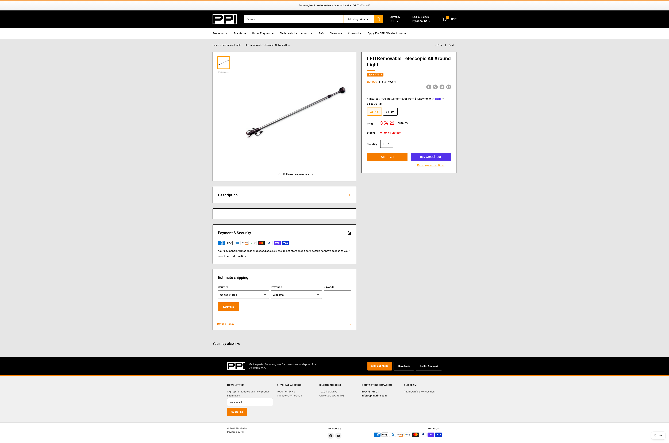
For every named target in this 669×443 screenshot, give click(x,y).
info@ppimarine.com (374, 395)
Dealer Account (429, 366)
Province (276, 286)
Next (451, 45)
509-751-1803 (379, 366)
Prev (439, 45)
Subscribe (237, 411)
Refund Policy (225, 323)
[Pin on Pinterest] (435, 86)
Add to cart (387, 157)
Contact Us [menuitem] (355, 33)
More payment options (430, 165)
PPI (242, 431)
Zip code (329, 286)
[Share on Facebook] (428, 86)
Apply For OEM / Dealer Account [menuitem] (387, 33)
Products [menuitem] (218, 33)
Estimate (228, 306)
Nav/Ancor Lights (231, 45)
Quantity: (372, 144)
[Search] (378, 19)
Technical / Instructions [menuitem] (294, 33)
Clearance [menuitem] (336, 33)
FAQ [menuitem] (321, 33)
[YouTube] (338, 436)
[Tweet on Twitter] (442, 86)
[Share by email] (448, 86)
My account (419, 20)
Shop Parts (404, 366)
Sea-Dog (372, 81)
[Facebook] (331, 436)
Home (216, 45)
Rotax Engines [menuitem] (261, 33)
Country (223, 286)
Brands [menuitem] (238, 33)
